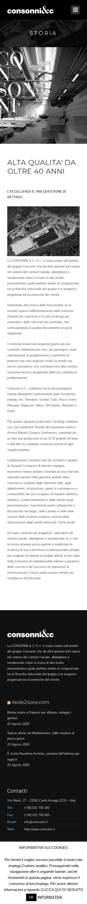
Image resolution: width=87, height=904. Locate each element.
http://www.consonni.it (39, 829)
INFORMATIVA (49, 897)
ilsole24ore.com (30, 702)
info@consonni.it (36, 822)
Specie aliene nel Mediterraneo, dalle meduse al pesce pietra (40, 735)
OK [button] (31, 897)
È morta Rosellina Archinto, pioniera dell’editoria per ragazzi (43, 756)
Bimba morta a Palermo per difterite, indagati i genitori (39, 715)
